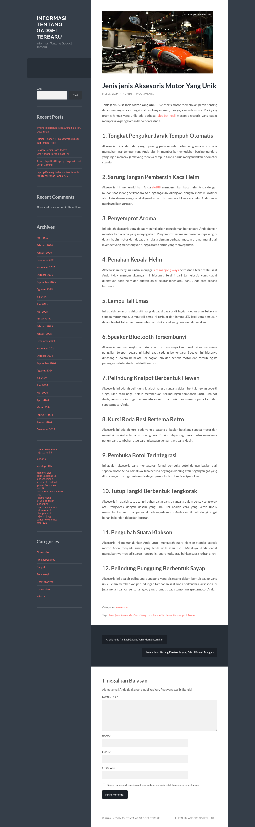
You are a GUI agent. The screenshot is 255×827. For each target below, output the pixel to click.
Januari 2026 (44, 252)
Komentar (110, 697)
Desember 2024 (46, 340)
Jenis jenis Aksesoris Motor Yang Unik (130, 615)
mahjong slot (44, 472)
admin (127, 93)
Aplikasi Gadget (46, 559)
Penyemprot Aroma (184, 615)
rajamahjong (44, 497)
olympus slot (44, 513)
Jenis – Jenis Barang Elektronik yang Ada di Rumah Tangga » (180, 652)
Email (107, 751)
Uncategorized (45, 581)
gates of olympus (46, 485)
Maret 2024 (44, 407)
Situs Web (108, 768)
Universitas (43, 589)
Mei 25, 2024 (110, 93)
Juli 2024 (42, 377)
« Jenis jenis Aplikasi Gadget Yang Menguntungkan (134, 639)
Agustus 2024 (45, 370)
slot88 (156, 187)
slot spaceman (45, 478)
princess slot (44, 510)
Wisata (41, 596)
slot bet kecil (167, 115)
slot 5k (40, 488)
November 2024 (46, 348)
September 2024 (46, 363)
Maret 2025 (44, 318)
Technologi (43, 574)
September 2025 (46, 282)
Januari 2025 (44, 333)
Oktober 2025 (45, 274)
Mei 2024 (42, 392)
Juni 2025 (42, 304)
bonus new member (47, 449)
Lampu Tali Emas (162, 615)
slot (39, 494)
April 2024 (43, 400)
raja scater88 (44, 452)
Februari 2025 (45, 326)
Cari (40, 88)
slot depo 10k (44, 466)
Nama (107, 735)
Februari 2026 (45, 245)
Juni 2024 (42, 385)
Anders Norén (198, 818)
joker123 (42, 522)
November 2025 (46, 267)
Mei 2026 (42, 237)
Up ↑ (214, 818)
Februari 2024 (45, 414)
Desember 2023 (46, 429)
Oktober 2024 (45, 355)
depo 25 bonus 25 (47, 475)
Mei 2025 (42, 311)
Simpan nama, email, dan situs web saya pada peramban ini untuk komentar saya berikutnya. (153, 785)
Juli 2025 (42, 296)
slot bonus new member (50, 491)
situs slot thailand (47, 481)
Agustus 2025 (45, 289)
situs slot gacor (45, 500)
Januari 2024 (44, 422)
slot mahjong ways (166, 270)
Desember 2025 (46, 260)
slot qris (41, 458)
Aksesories (43, 552)
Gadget (41, 567)
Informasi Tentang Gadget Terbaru (52, 27)
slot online (42, 503)
